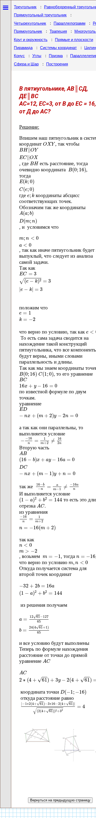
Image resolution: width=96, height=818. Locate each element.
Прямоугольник (28, 31)
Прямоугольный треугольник (40, 15)
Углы (36, 56)
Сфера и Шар (26, 64)
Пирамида (23, 48)
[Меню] (5, 6)
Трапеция (58, 31)
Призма (56, 56)
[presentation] (49, 144)
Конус (19, 56)
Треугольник (25, 7)
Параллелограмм (69, 23)
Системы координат (58, 48)
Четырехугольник (30, 23)
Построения (57, 64)
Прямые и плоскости (74, 40)
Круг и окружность (30, 40)
